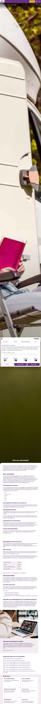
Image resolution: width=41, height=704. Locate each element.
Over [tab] (35, 341)
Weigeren (7, 364)
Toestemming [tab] (5, 341)
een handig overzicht (27, 545)
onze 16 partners (7, 346)
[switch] (15, 360)
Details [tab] (15, 341)
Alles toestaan (33, 364)
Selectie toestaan (21, 364)
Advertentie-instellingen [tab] (25, 341)
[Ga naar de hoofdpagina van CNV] (2, 1)
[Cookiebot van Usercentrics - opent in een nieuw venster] (35, 339)
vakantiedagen (15, 475)
